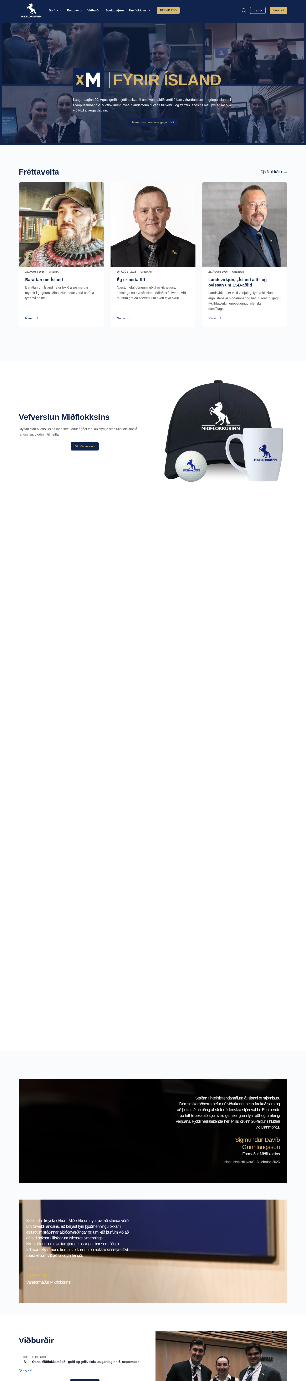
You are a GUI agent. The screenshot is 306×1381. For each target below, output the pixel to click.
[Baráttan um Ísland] (61, 224)
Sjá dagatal (25, 1370)
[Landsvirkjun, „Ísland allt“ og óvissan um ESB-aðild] (244, 224)
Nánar (30, 318)
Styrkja (258, 10)
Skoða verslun (85, 446)
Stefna (53, 10)
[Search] (244, 10)
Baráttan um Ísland (44, 279)
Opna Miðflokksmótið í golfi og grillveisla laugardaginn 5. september (85, 1362)
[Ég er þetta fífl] (153, 224)
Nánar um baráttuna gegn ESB (153, 122)
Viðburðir (94, 10)
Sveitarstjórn (115, 10)
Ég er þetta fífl (131, 279)
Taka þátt (278, 10)
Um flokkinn (137, 10)
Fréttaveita (74, 10)
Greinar (55, 271)
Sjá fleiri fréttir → (273, 172)
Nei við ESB (168, 10)
